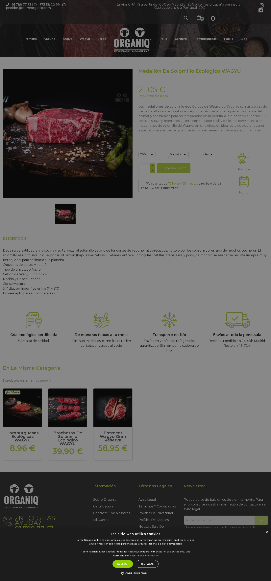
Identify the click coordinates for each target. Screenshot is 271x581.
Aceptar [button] (122, 564)
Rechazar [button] (147, 564)
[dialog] (135, 554)
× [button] (266, 532)
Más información (149, 555)
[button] (135, 573)
